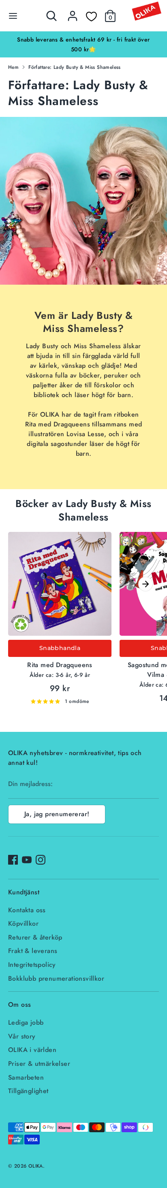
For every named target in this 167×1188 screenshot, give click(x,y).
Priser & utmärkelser (39, 1063)
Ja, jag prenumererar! (56, 814)
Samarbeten (26, 1077)
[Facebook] (13, 860)
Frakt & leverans (32, 950)
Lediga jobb (25, 1022)
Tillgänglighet (28, 1091)
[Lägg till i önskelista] (101, 541)
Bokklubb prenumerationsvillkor (56, 978)
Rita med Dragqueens (59, 665)
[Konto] (72, 12)
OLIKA (35, 1166)
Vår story (22, 1036)
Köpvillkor (23, 923)
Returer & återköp (35, 937)
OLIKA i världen (32, 1049)
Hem (13, 67)
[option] (83, 44)
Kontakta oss (27, 910)
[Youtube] (27, 860)
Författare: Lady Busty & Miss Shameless (74, 67)
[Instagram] (40, 860)
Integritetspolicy (32, 964)
